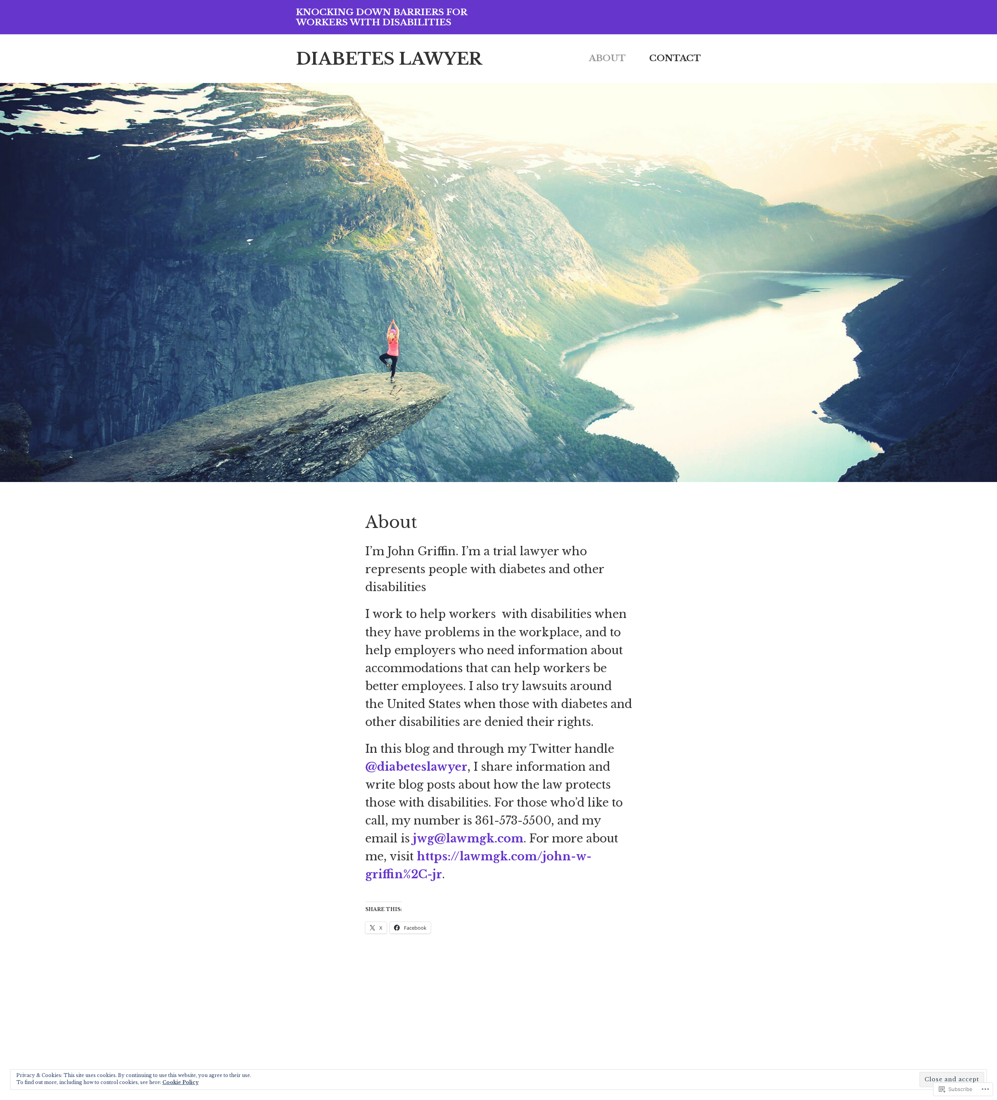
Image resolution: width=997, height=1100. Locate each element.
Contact (675, 58)
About (607, 58)
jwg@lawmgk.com (468, 839)
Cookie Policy (180, 1082)
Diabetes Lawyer (389, 59)
